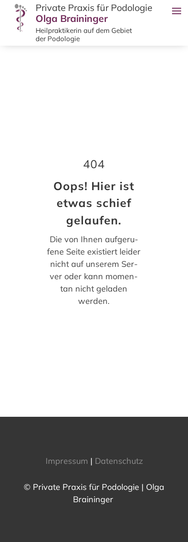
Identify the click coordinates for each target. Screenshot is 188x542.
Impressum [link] (67, 461)
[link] (21, 32)
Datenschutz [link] (119, 461)
